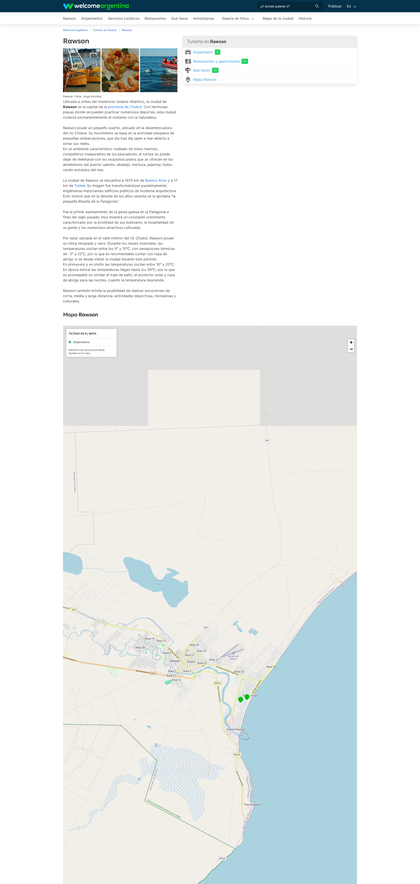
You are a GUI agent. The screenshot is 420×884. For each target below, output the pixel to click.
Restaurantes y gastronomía (219, 61)
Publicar (335, 6)
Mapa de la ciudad (278, 18)
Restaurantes (155, 18)
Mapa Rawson (204, 79)
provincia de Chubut (125, 107)
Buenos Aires (156, 180)
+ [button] (351, 342)
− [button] (351, 349)
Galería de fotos (235, 18)
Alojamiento (205, 52)
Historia (305, 18)
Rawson (69, 18)
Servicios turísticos (123, 18)
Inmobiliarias (203, 18)
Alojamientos (92, 18)
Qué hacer (179, 18)
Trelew (79, 185)
